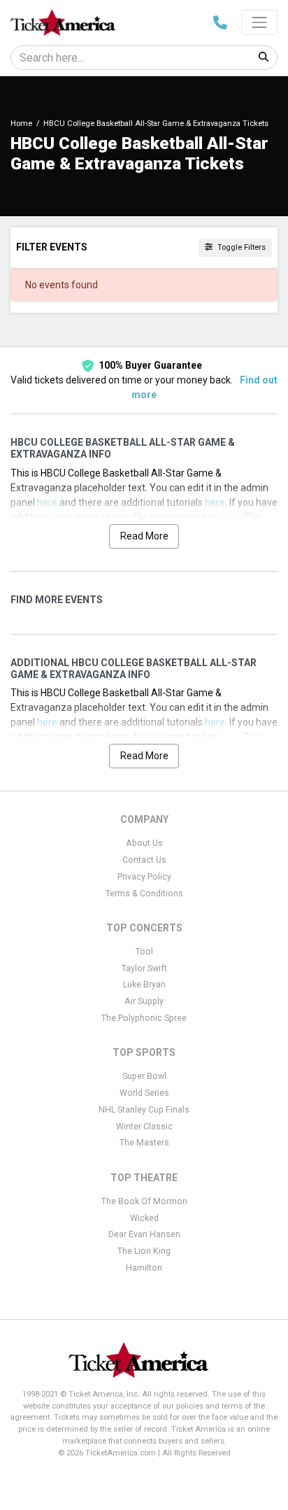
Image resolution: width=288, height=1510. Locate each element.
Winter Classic (144, 1126)
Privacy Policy (144, 877)
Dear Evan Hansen (144, 1234)
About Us (144, 843)
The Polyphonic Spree (144, 1018)
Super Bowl (144, 1076)
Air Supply (144, 1001)
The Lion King (144, 1251)
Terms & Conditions (144, 893)
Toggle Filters (240, 247)
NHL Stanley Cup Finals (144, 1110)
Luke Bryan (144, 984)
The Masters (144, 1143)
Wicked (144, 1218)
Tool (144, 952)
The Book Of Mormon (144, 1201)
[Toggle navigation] (259, 22)
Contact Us (144, 860)
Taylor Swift (144, 968)
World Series (144, 1093)
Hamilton (144, 1268)
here (47, 502)
